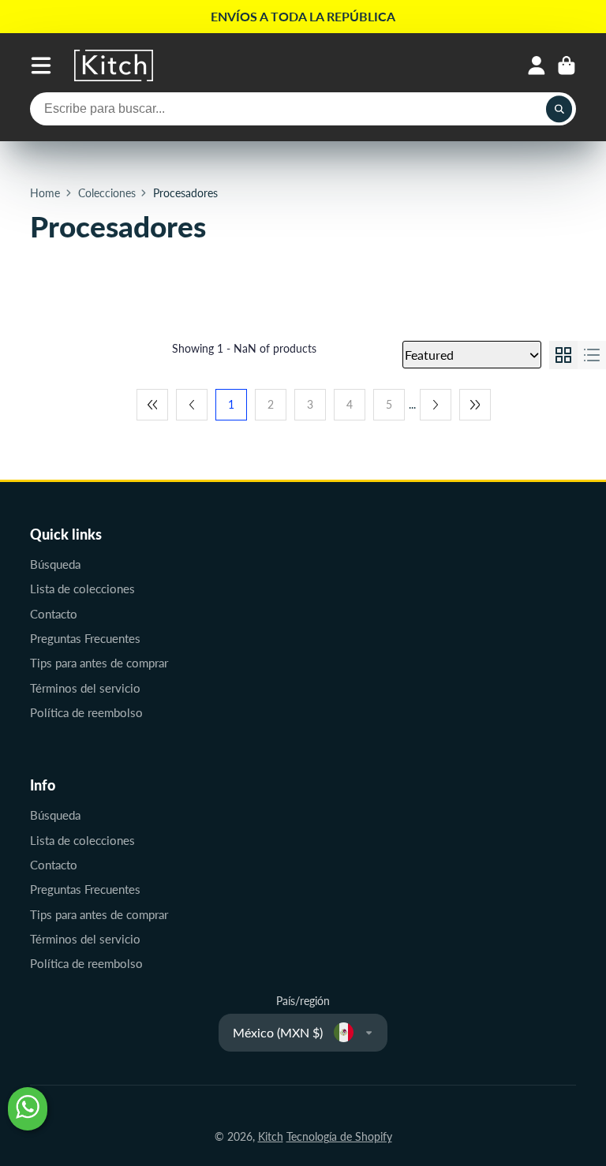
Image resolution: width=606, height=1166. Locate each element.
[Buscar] (559, 108)
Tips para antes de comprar (99, 663)
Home (45, 193)
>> (475, 404)
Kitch (270, 1136)
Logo (113, 65)
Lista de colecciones (82, 588)
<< (152, 404)
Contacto (53, 614)
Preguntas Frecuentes (85, 638)
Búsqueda (55, 564)
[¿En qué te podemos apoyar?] (27, 1108)
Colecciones (107, 193)
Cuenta (536, 65)
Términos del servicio (85, 688)
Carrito (566, 65)
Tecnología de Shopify (339, 1136)
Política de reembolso (86, 712)
